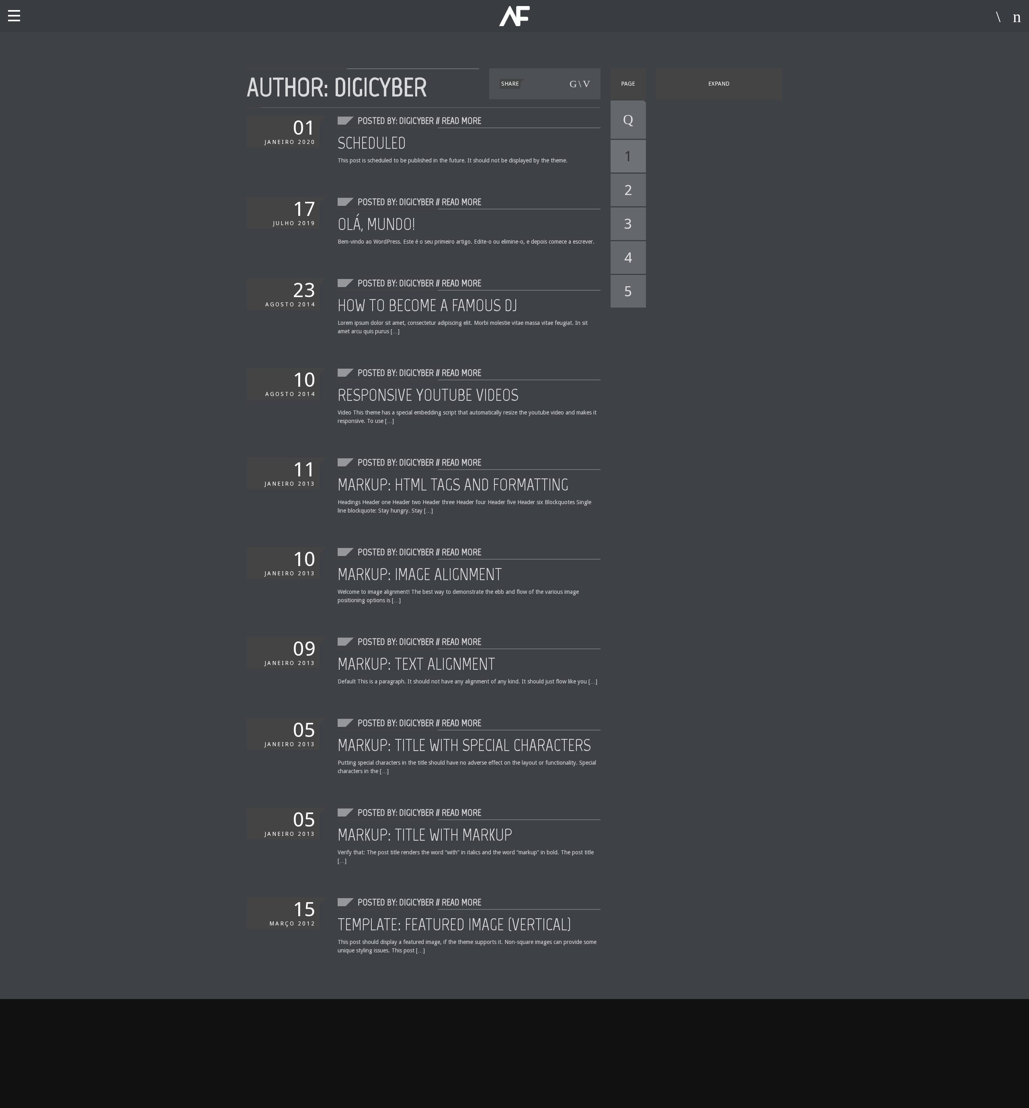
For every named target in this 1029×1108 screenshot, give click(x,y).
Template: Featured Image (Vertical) (454, 924)
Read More (461, 120)
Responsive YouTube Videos (428, 394)
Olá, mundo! (376, 223)
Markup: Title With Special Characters (464, 745)
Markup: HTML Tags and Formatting (453, 484)
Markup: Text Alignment (416, 663)
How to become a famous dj (427, 305)
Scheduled (372, 142)
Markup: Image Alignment (420, 574)
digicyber (380, 87)
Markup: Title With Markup (425, 834)
